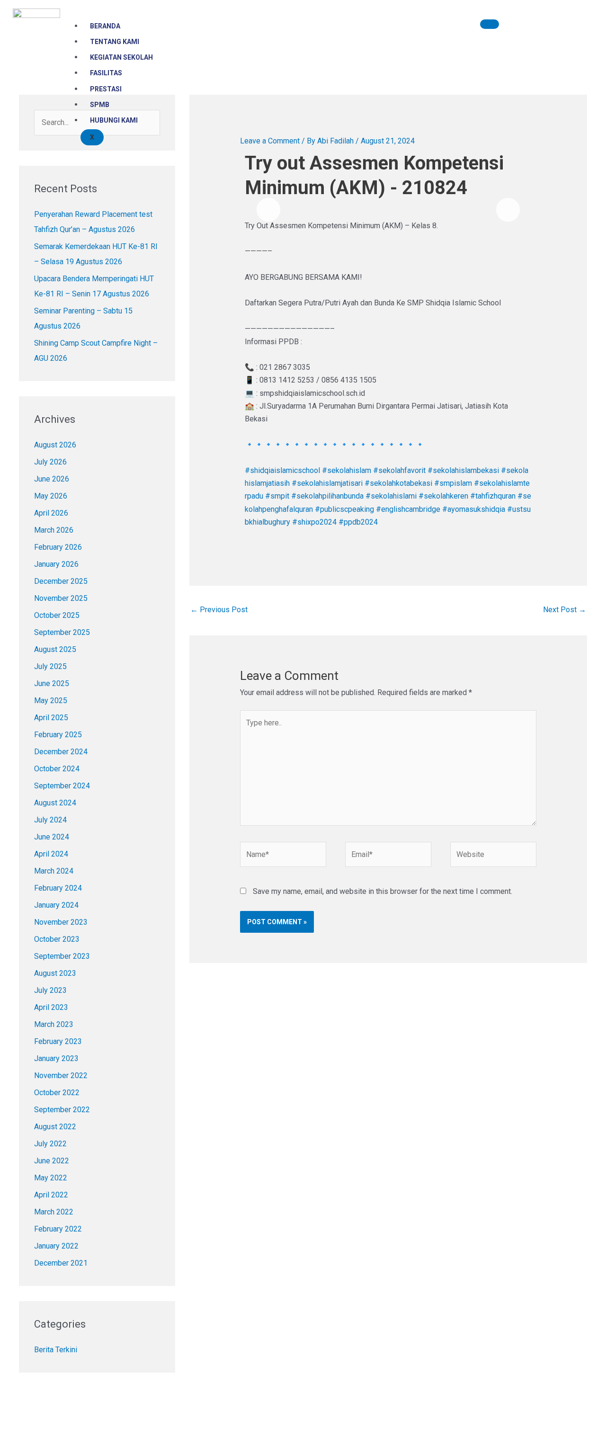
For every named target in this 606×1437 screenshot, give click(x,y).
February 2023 (58, 1041)
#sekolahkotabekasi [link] (398, 483)
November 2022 (61, 1075)
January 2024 (56, 905)
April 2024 (51, 853)
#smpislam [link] (453, 483)
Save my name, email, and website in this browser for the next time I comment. (382, 891)
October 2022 (57, 1092)
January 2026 (56, 564)
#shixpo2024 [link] (314, 522)
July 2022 (50, 1143)
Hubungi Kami (114, 120)
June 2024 (51, 836)
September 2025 (62, 632)
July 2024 (50, 819)
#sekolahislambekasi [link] (463, 470)
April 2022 (51, 1194)
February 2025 (58, 734)
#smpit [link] (277, 495)
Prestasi (106, 89)
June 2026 (51, 478)
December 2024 (61, 751)
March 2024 (53, 870)
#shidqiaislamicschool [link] (282, 470)
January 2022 (56, 1245)
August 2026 (55, 444)
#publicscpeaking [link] (344, 509)
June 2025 (51, 683)
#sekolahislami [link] (391, 495)
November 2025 (61, 598)
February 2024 (58, 888)
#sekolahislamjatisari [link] (327, 483)
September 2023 (62, 956)
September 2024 (62, 785)
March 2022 (53, 1211)
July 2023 (50, 990)
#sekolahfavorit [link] (399, 470)
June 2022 (51, 1160)
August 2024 (55, 802)
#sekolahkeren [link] (443, 495)
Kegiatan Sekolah (121, 57)
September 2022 (62, 1109)
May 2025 (50, 700)
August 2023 (55, 973)
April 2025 (51, 717)
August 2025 (55, 649)
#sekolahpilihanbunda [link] (327, 495)
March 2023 (53, 1024)
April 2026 (51, 513)
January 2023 (56, 1058)
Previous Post (219, 609)
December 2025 (61, 581)
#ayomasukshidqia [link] (473, 509)
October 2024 (57, 768)
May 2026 (50, 495)
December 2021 (61, 1262)
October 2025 (57, 615)
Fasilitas (106, 73)
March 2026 (53, 530)
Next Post (564, 609)
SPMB (99, 104)
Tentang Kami (114, 41)
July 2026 (50, 461)
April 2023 (51, 1007)
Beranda (105, 26)
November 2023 (61, 922)
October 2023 (57, 939)
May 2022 (50, 1177)
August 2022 (55, 1126)
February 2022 (58, 1228)
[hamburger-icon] (489, 24)
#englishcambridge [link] (408, 509)
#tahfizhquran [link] (493, 495)
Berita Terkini (55, 1349)
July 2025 (50, 666)
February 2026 (58, 547)
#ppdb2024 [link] (358, 522)
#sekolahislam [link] (346, 470)
